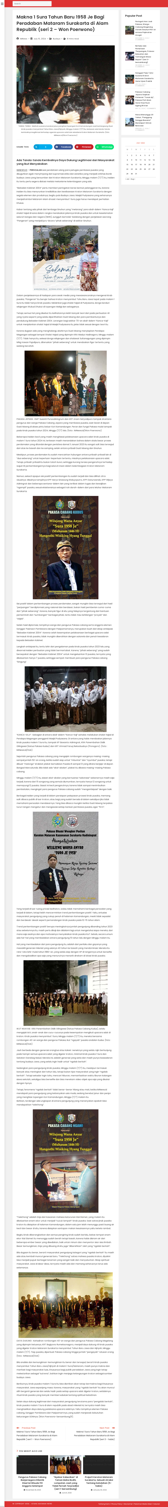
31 (136, 174)
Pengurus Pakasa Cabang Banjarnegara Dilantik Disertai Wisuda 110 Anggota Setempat (32, 1481)
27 (149, 169)
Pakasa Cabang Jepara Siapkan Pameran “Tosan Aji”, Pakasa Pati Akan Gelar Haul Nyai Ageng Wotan (144, 99)
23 (132, 169)
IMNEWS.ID (22, 170)
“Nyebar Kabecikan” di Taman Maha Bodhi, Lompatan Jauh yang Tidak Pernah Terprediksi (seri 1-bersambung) (65, 1483)
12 (145, 160)
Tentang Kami (104, 1504)
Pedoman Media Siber (143, 1504)
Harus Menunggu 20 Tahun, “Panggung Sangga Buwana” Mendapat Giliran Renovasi (144, 120)
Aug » (133, 179)
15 (127, 164)
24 (136, 169)
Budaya (56, 38)
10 (136, 160)
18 (140, 164)
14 (154, 160)
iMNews (23, 38)
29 (127, 174)
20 (149, 164)
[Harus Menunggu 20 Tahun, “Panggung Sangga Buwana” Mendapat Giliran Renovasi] (129, 122)
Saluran (156, 1504)
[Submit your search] (49, 3)
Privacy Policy (116, 1504)
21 (154, 164)
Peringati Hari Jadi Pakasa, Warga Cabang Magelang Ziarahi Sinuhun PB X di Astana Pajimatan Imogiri (145, 28)
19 (145, 164)
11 (140, 160)
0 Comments (139, 40)
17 (136, 164)
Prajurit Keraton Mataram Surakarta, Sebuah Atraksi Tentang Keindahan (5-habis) (99, 1481)
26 (145, 169)
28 (154, 169)
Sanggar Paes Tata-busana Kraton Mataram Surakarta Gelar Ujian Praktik (144, 77)
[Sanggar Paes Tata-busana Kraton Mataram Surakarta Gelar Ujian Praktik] (129, 79)
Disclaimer (128, 1504)
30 (132, 174)
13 (149, 160)
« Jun (127, 179)
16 (132, 164)
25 (140, 169)
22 (127, 169)
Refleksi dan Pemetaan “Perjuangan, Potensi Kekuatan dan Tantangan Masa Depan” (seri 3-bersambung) (144, 54)
